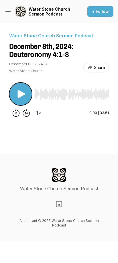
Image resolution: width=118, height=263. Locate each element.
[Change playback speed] (38, 113)
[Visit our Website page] (59, 204)
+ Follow (100, 11)
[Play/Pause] (20, 93)
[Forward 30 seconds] (26, 113)
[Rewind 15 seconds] (16, 113)
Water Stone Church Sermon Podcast (49, 12)
